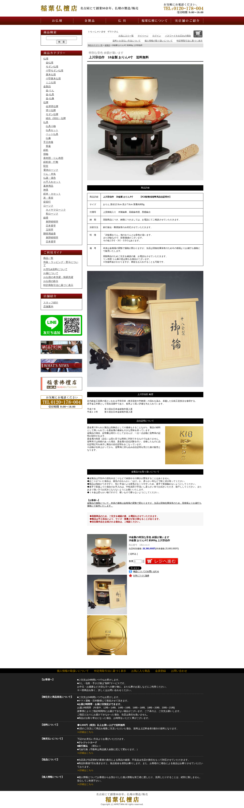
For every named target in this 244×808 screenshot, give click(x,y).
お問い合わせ (179, 670)
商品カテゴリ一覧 (95, 45)
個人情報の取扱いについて (73, 670)
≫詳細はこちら (85, 732)
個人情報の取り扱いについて (159, 40)
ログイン (156, 35)
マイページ (143, 35)
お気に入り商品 (140, 670)
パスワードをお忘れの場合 (178, 35)
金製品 (107, 45)
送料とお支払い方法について (127, 40)
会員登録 (160, 670)
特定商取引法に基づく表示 (190, 40)
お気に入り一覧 (126, 35)
